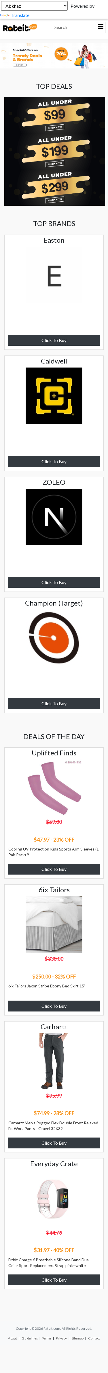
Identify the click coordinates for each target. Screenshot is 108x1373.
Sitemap (77, 1338)
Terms (46, 1338)
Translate (20, 15)
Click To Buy (54, 340)
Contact (94, 1338)
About (12, 1338)
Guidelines (30, 1338)
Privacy (61, 1338)
